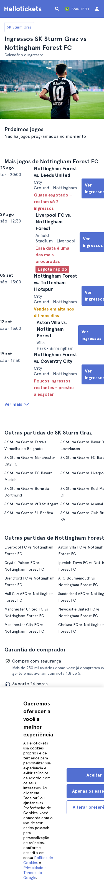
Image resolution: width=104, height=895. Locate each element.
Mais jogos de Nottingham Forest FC (51, 161)
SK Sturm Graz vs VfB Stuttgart (31, 548)
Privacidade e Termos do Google (35, 872)
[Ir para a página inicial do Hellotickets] (24, 9)
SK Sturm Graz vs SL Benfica (28, 557)
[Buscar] (57, 9)
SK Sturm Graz (19, 27)
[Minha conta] (97, 9)
